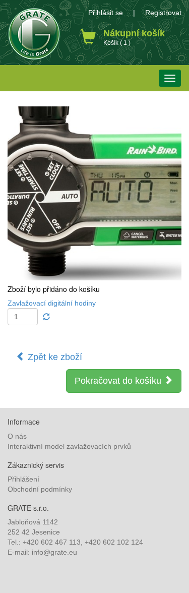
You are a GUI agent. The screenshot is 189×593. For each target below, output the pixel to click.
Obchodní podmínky (40, 489)
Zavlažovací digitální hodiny (52, 303)
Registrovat (163, 13)
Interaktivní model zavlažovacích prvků (69, 446)
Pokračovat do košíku (119, 381)
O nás (17, 436)
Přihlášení (23, 479)
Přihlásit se (105, 13)
